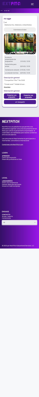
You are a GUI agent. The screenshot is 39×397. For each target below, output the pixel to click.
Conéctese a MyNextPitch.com (12, 144)
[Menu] (32, 4)
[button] (20, 29)
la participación (29, 139)
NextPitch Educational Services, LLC (22, 246)
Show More (7, 87)
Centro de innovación (9, 157)
